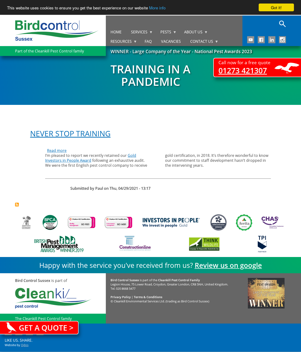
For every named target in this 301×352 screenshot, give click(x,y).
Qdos (24, 345)
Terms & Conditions (148, 297)
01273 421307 (242, 70)
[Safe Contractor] (218, 222)
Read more (57, 150)
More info (157, 8)
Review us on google (228, 265)
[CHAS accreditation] (271, 222)
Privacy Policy (121, 297)
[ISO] (81, 222)
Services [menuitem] (136, 33)
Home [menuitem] (116, 32)
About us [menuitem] (190, 33)
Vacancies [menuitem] (171, 41)
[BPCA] (50, 222)
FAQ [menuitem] (148, 41)
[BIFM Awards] (57, 244)
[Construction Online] (135, 244)
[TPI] (262, 244)
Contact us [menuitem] (199, 42)
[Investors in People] (171, 222)
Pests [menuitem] (163, 33)
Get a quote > (46, 328)
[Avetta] (244, 222)
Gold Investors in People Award (90, 158)
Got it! (276, 7)
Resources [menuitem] (119, 42)
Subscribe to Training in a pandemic (17, 204)
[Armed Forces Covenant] (26, 222)
